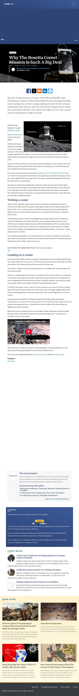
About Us (35, 687)
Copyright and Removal (49, 687)
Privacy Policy (65, 687)
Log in (76, 40)
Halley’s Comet (17, 209)
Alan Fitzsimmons (16, 135)
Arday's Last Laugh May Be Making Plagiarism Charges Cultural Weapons (40, 556)
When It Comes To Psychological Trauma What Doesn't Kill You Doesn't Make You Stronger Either (19, 626)
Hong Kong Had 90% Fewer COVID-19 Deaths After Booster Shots (19, 665)
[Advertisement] (39, 24)
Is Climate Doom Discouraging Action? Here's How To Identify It (42, 493)
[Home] (8, 4)
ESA (9, 250)
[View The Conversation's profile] (13, 69)
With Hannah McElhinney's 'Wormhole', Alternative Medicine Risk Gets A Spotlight (44, 489)
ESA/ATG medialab (14, 130)
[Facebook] (2, 39)
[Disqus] (39, 389)
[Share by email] (39, 91)
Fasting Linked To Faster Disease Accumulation (37, 582)
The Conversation (26, 68)
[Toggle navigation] (74, 4)
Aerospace (13, 52)
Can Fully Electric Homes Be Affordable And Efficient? (39, 495)
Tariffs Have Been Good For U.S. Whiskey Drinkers (38, 569)
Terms (75, 687)
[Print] (50, 91)
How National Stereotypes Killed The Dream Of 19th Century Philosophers (57, 665)
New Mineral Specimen (51, 623)
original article (59, 354)
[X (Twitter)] (4, 39)
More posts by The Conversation (56, 499)
